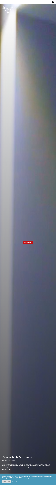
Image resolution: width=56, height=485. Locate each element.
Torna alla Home (8, 2)
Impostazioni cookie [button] (6, 481)
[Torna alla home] (7, 10)
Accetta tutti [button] (14, 481)
